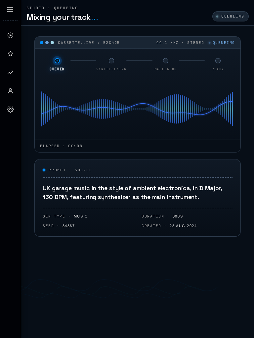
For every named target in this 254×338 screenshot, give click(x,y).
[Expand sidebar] (10, 9)
